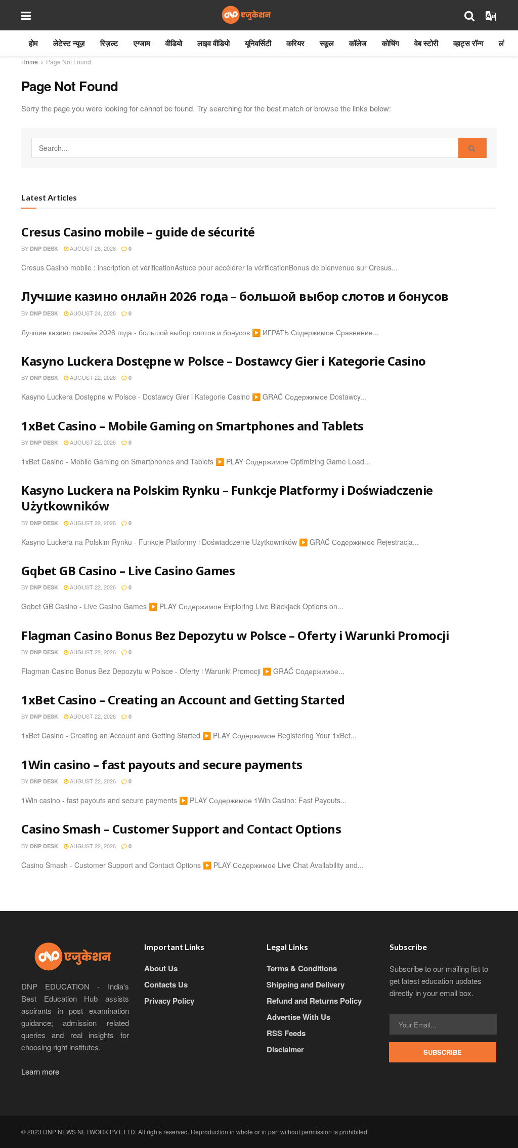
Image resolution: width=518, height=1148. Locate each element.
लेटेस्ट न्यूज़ (69, 43)
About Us (161, 968)
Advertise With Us (298, 1016)
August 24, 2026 (92, 313)
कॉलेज (358, 43)
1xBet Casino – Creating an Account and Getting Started (182, 699)
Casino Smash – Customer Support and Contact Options (181, 828)
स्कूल (327, 43)
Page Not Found (68, 61)
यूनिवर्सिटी (258, 43)
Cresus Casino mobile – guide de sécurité (138, 231)
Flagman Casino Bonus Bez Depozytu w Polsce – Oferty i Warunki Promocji (235, 635)
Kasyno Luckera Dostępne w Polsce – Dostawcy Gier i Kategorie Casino (223, 360)
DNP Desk (44, 248)
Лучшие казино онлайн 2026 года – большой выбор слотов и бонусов (235, 296)
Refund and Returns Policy (314, 1000)
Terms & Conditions (302, 968)
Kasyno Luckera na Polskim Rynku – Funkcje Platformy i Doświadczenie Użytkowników (227, 498)
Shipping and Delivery (305, 984)
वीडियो (173, 43)
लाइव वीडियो (213, 43)
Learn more (40, 1071)
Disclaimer (285, 1049)
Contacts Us (166, 984)
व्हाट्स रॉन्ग (468, 43)
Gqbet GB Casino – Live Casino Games (128, 570)
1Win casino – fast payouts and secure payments (162, 764)
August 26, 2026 (92, 248)
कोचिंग (390, 43)
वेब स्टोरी (426, 43)
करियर (295, 43)
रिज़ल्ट (109, 43)
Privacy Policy (169, 1000)
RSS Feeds (286, 1033)
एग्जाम (142, 43)
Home (29, 61)
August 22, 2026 (92, 377)
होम (33, 43)
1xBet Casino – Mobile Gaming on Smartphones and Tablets (192, 425)
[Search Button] (472, 148)
